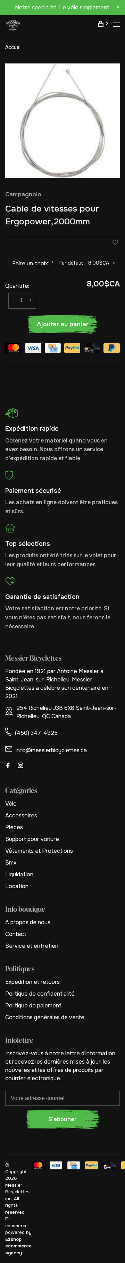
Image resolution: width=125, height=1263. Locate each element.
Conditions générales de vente (44, 1017)
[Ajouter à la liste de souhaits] (115, 243)
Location (16, 886)
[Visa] (33, 349)
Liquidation (19, 874)
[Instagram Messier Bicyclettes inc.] (20, 766)
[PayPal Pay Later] (111, 349)
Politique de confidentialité (40, 993)
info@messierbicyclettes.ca (51, 750)
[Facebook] (8, 766)
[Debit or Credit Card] (92, 349)
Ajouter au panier (63, 324)
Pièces (14, 827)
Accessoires (21, 815)
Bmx (10, 862)
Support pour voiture (32, 839)
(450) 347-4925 (36, 733)
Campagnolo (23, 194)
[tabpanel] (62, 120)
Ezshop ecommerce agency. (18, 1246)
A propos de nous (27, 922)
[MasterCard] (13, 349)
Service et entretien (31, 946)
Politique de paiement (33, 1005)
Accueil (13, 47)
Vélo (11, 803)
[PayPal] (72, 349)
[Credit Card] (53, 349)
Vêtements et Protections (39, 850)
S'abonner (62, 1119)
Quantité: (17, 286)
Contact (15, 934)
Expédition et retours (32, 982)
